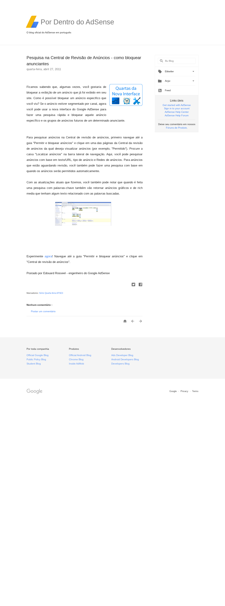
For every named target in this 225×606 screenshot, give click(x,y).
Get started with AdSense (177, 105)
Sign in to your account (176, 108)
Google (173, 391)
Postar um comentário (43, 311)
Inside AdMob (76, 363)
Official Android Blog (80, 355)
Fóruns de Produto (176, 127)
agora (48, 256)
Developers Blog (120, 363)
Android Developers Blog (125, 359)
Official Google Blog (38, 355)
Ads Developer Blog (122, 355)
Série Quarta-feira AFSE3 (51, 293)
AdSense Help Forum (177, 115)
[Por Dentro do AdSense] (77, 27)
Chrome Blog (76, 359)
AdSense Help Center (177, 112)
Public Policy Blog (36, 359)
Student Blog (34, 363)
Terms (195, 391)
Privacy (185, 391)
